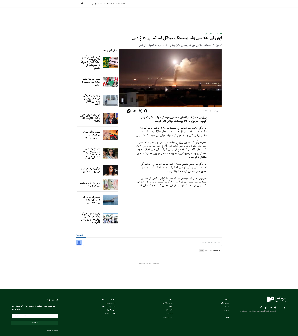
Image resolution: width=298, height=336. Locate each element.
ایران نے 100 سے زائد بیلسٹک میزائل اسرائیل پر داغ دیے (177, 38)
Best (211, 250)
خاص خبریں (208, 34)
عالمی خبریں (218, 34)
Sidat (57, 330)
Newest (201, 250)
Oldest (206, 250)
